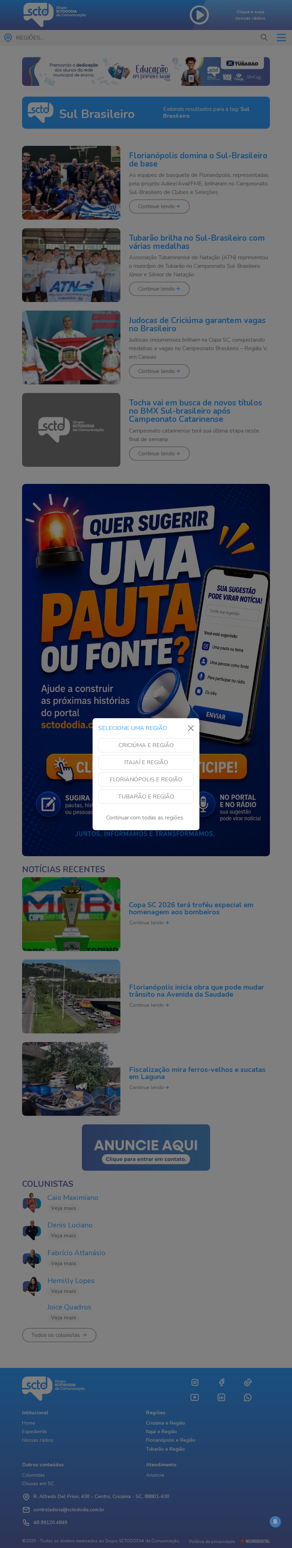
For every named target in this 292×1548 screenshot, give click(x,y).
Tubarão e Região (146, 797)
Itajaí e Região (146, 762)
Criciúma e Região (146, 745)
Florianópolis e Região (146, 779)
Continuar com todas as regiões (144, 818)
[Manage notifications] (275, 1521)
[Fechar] (191, 728)
